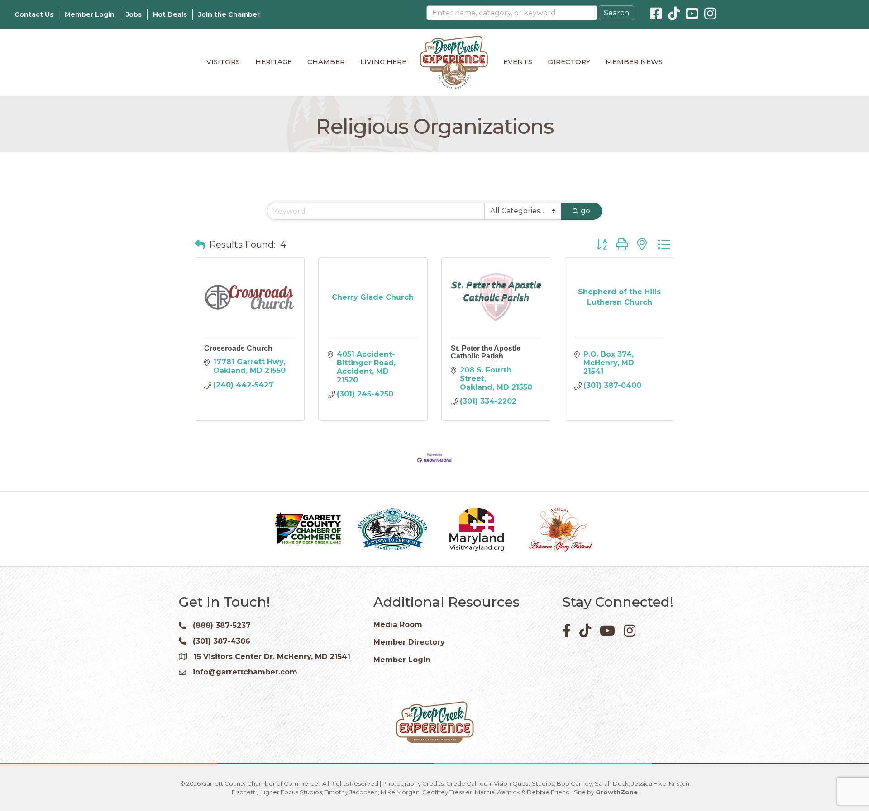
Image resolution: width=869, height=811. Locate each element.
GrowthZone (617, 792)
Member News (634, 61)
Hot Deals (170, 14)
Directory (569, 61)
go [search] (585, 211)
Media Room (397, 624)
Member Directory (409, 642)
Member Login (90, 14)
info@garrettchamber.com (245, 672)
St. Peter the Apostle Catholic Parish (485, 352)
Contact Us (33, 14)
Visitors (223, 61)
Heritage (273, 61)
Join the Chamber (229, 14)
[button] (200, 244)
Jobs (134, 14)
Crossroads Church (238, 348)
